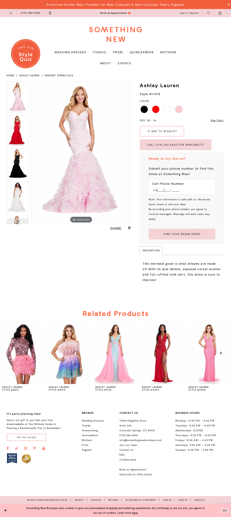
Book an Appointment (132, 469)
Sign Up (183, 500)
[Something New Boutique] (115, 34)
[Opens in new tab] (12, 458)
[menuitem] (11, 13)
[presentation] (69, 353)
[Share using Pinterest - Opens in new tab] (129, 228)
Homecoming (90, 430)
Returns (113, 500)
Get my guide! (26, 437)
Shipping (96, 500)
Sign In (167, 500)
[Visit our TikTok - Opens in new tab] (16, 448)
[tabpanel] (18, 98)
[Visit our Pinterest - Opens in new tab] (34, 448)
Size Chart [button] (217, 120)
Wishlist (200, 500)
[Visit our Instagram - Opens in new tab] (25, 448)
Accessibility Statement (141, 500)
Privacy (79, 500)
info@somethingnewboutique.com (140, 440)
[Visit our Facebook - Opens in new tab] (8, 448)
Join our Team (128, 445)
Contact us (126, 449)
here (135, 512)
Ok (225, 510)
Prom (85, 445)
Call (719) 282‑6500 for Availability (175, 144)
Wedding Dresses (93, 420)
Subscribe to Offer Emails (135, 474)
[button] (11, 13)
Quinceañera (90, 435)
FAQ (122, 454)
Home (10, 75)
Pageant (87, 449)
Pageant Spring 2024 (59, 75)
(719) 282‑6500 (128, 435)
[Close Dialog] (5, 510)
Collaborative (127, 459)
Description (151, 250)
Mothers (87, 440)
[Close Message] (228, 4)
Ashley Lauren (29, 75)
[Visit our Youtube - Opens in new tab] (43, 448)
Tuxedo (86, 425)
